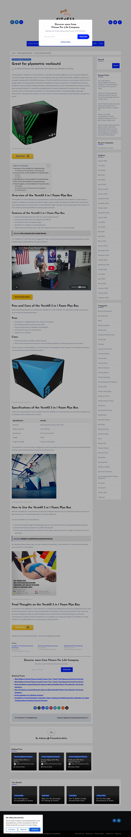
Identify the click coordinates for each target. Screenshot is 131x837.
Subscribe (83, 36)
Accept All (35, 829)
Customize (11, 829)
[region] (23, 824)
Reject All (23, 829)
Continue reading (65, 42)
